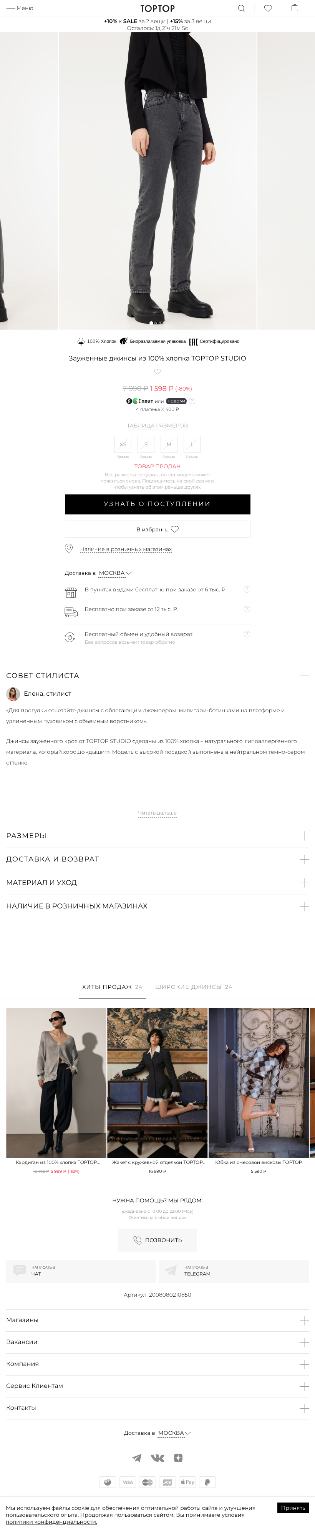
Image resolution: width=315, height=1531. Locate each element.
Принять (293, 1507)
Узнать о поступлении (157, 504)
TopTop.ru (158, 8)
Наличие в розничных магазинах (126, 549)
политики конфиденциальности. (51, 1521)
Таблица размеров (157, 426)
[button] (151, 323)
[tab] (112, 990)
